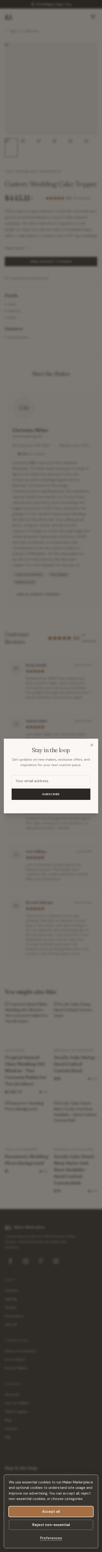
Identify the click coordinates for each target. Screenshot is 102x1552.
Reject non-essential (51, 1524)
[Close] (91, 745)
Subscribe (51, 794)
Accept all (51, 1511)
